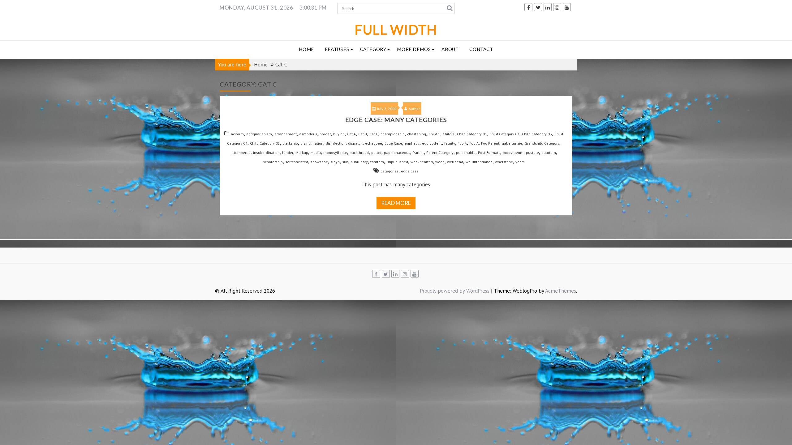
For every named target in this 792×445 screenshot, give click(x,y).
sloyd (335, 161)
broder (325, 134)
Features (337, 49)
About (449, 49)
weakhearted (422, 161)
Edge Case (393, 143)
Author (414, 108)
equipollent (432, 143)
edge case (410, 171)
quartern (548, 152)
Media (316, 152)
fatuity (449, 143)
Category (373, 49)
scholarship (273, 161)
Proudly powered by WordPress (454, 290)
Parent (418, 152)
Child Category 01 (472, 134)
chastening (416, 134)
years (520, 161)
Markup (302, 152)
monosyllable (335, 152)
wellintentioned (479, 161)
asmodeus (308, 134)
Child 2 (448, 134)
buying (339, 134)
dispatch (355, 143)
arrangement (285, 134)
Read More (396, 203)
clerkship (290, 143)
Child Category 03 (537, 134)
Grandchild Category (542, 143)
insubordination (266, 152)
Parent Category (440, 152)
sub (345, 161)
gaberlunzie (512, 143)
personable (466, 152)
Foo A (462, 143)
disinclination (311, 143)
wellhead (455, 161)
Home (306, 49)
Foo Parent (490, 143)
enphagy (412, 143)
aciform (237, 134)
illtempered (240, 152)
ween (440, 161)
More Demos (414, 49)
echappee (373, 143)
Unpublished (397, 161)
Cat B (362, 134)
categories (389, 171)
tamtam (377, 161)
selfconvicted (296, 161)
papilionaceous (397, 152)
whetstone (504, 161)
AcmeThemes (560, 290)
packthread (359, 152)
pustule (532, 152)
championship (393, 134)
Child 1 (434, 134)
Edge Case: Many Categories (396, 119)
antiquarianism (259, 134)
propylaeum (513, 152)
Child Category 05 (265, 143)
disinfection (336, 143)
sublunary (359, 161)
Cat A (351, 134)
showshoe (319, 161)
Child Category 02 (504, 134)
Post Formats (489, 152)
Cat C (373, 134)
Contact (481, 49)
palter (376, 152)
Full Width (396, 29)
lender (287, 152)
